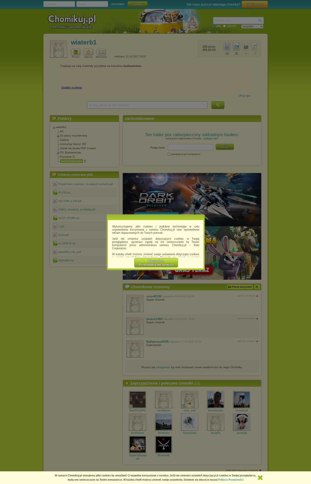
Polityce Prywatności (231, 479)
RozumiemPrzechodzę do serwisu (156, 262)
